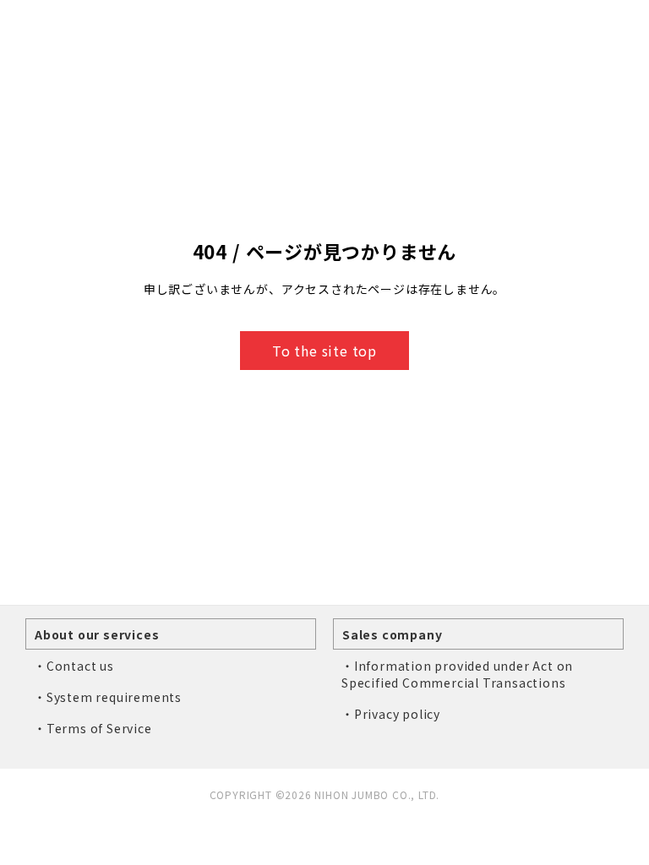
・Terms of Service (93, 728)
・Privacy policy (390, 713)
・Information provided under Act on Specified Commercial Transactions (457, 674)
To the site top (324, 350)
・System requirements (108, 696)
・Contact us (74, 665)
